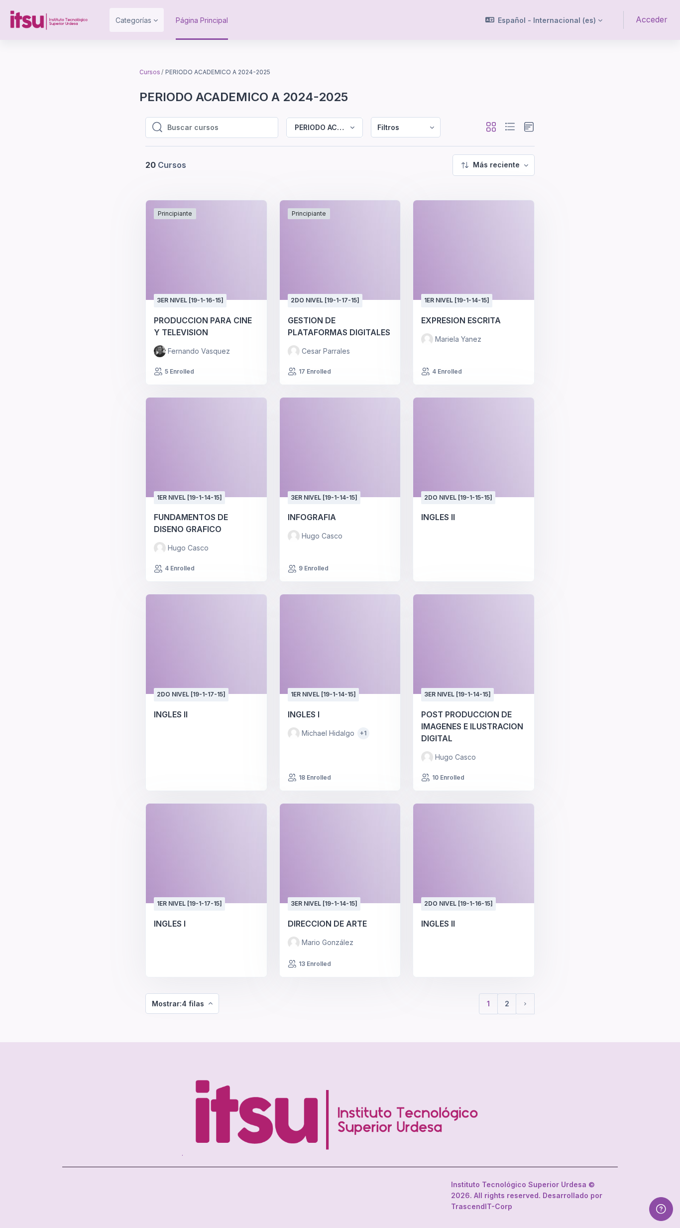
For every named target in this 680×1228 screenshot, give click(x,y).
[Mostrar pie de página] (661, 1209)
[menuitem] (406, 127)
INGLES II (438, 517)
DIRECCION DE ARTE (327, 924)
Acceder (652, 19)
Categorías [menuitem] (133, 20)
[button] (544, 20)
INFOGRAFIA (312, 517)
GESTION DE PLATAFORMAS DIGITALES (339, 326)
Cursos (149, 72)
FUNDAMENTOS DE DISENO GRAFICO (191, 523)
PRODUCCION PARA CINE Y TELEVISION (203, 326)
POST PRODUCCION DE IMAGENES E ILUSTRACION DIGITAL (472, 726)
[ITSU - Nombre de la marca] (49, 20)
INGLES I (304, 714)
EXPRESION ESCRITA (461, 320)
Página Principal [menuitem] (202, 20)
